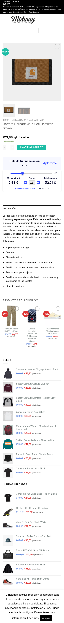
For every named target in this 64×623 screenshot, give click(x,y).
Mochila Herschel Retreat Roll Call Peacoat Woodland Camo (31, 335)
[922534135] (34, 31)
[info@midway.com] (23, 31)
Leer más (33, 617)
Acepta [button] (46, 618)
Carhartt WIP (36, 120)
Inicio (6, 120)
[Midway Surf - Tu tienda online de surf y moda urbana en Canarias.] (23, 19)
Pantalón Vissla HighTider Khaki (11, 330)
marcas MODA (19, 120)
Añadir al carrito (31, 147)
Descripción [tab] (9, 208)
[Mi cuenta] (42, 20)
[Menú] (4, 19)
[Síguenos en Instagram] (45, 30)
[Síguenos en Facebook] (42, 30)
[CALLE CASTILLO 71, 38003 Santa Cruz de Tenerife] (18, 31)
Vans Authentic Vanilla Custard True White (52, 331)
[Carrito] (59, 20)
